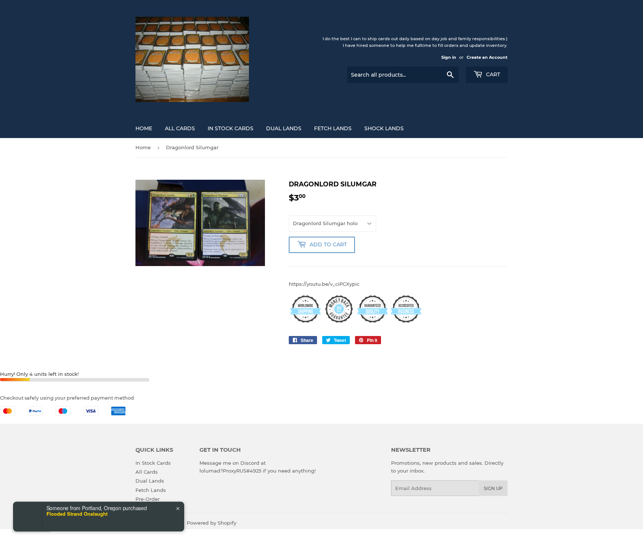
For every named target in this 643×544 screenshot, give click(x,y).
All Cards (180, 128)
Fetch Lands (333, 128)
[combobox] (31, 526)
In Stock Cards (230, 128)
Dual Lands (283, 128)
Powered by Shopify (211, 523)
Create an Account (487, 57)
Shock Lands (384, 128)
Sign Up (493, 488)
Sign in (448, 57)
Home (143, 128)
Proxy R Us (167, 523)
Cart (492, 74)
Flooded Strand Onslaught (77, 497)
